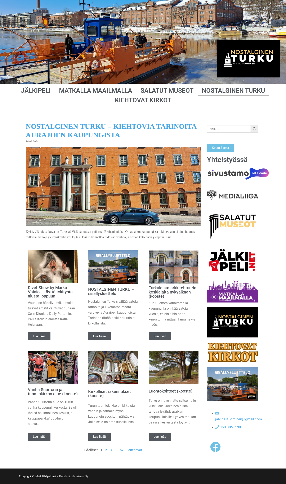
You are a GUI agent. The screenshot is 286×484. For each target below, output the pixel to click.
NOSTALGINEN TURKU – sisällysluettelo (111, 291)
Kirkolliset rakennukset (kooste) (109, 393)
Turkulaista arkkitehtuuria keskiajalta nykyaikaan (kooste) (172, 292)
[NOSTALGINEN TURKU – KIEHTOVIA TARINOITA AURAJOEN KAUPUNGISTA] (113, 223)
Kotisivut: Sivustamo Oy (73, 476)
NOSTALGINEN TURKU (233, 90)
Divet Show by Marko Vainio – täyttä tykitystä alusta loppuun (50, 292)
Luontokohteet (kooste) (170, 391)
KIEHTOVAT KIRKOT (143, 100)
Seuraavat (134, 450)
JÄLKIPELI (36, 90)
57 (122, 450)
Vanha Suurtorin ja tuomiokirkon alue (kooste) (53, 391)
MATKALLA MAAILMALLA (95, 90)
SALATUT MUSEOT (166, 90)
